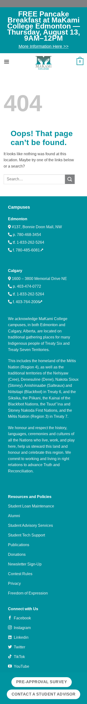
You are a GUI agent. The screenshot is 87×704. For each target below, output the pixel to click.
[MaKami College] (43, 63)
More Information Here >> (44, 46)
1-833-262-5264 (30, 242)
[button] (6, 61)
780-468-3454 (29, 235)
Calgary (15, 271)
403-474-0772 (29, 286)
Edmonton (17, 219)
